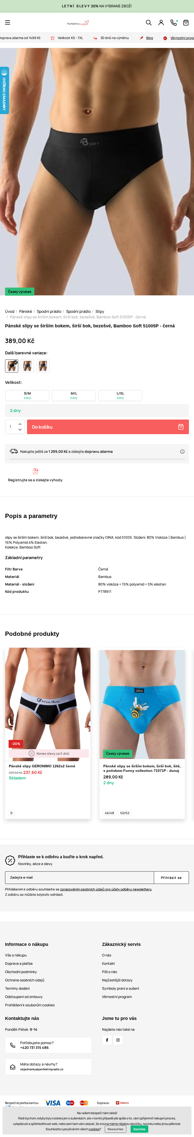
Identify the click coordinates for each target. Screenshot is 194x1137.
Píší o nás (109, 971)
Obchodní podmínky (21, 971)
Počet (10, 427)
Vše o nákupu (16, 955)
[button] (7, 22)
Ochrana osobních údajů (24, 980)
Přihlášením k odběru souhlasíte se (78, 889)
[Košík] (186, 23)
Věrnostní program (117, 996)
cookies (94, 1129)
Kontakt (108, 963)
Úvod (9, 311)
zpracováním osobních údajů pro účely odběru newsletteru (106, 889)
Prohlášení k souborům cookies (30, 1005)
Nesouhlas (116, 1129)
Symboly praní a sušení (120, 988)
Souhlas (139, 1129)
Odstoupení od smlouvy (24, 996)
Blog (149, 38)
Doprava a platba (19, 963)
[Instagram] (118, 1040)
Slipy (99, 311)
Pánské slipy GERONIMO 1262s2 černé (42, 766)
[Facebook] (107, 1040)
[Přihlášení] (161, 23)
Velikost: (13, 382)
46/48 (109, 813)
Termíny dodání (17, 988)
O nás (106, 955)
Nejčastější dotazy (117, 980)
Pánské (25, 311)
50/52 (125, 813)
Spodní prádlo (49, 311)
